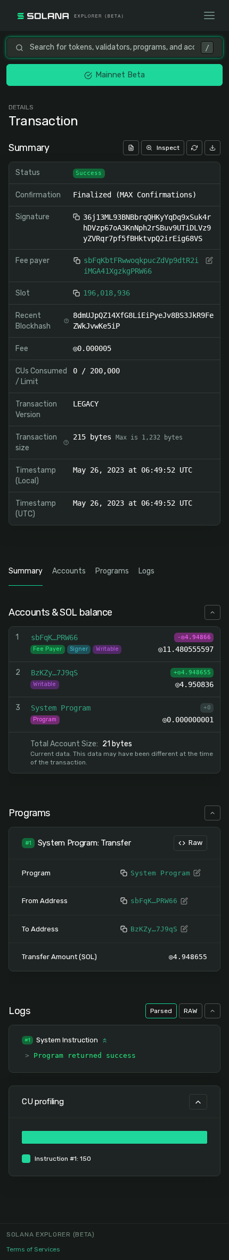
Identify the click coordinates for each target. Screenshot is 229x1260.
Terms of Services (33, 1249)
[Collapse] (212, 612)
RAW (191, 1011)
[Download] (212, 147)
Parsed (161, 1011)
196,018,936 (106, 293)
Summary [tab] (26, 571)
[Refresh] (194, 147)
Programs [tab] (112, 571)
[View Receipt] (131, 147)
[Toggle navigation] (209, 15)
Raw (195, 843)
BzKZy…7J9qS (153, 929)
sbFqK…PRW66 (153, 901)
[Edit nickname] (209, 260)
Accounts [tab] (69, 571)
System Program (160, 873)
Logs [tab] (146, 571)
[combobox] (112, 47)
